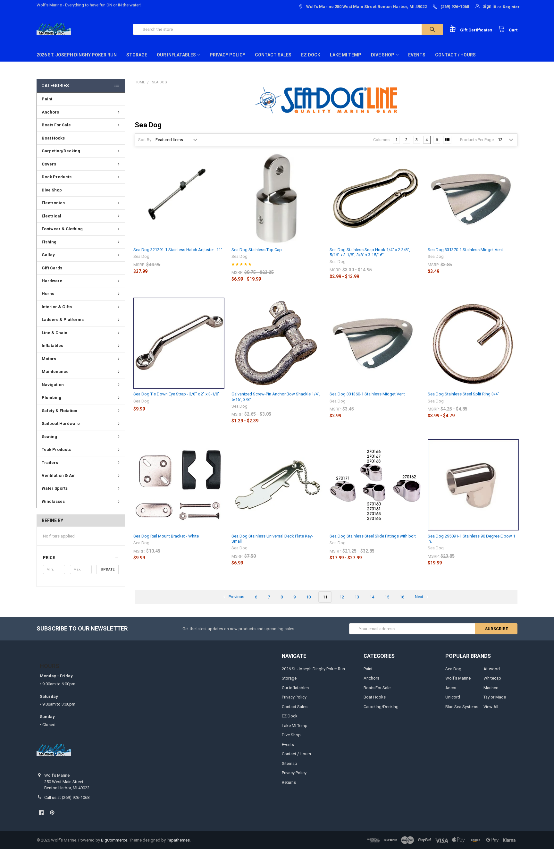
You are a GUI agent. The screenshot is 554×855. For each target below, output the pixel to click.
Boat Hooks (53, 138)
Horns (48, 293)
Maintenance (55, 371)
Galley (48, 254)
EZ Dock (310, 54)
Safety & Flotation (59, 410)
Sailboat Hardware (61, 423)
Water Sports (55, 488)
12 (342, 597)
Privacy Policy (227, 54)
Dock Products (56, 176)
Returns (289, 782)
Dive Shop (382, 54)
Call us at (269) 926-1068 (66, 797)
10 (308, 597)
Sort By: (145, 139)
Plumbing (51, 397)
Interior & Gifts (57, 306)
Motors (49, 358)
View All (490, 706)
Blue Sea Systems (461, 706)
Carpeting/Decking (61, 150)
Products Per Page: (477, 139)
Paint (47, 99)
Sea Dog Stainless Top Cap (256, 249)
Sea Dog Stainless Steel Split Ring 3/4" (463, 394)
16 (402, 597)
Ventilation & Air (58, 475)
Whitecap (492, 678)
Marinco (491, 687)
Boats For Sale (56, 125)
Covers (49, 164)
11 (325, 597)
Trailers (50, 462)
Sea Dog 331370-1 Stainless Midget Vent (465, 249)
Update (107, 569)
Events (416, 54)
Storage (136, 54)
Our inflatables (176, 54)
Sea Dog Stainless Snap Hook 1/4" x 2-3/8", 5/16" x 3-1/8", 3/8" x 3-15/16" (370, 252)
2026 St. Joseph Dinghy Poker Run (77, 54)
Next (419, 597)
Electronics (53, 202)
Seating (49, 436)
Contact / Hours (455, 54)
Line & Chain (54, 332)
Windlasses (53, 501)
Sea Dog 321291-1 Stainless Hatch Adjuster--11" (177, 249)
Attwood (491, 668)
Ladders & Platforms (63, 319)
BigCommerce (114, 840)
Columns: (381, 139)
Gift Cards (52, 268)
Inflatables (52, 345)
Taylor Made (494, 697)
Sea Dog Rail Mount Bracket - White (166, 536)
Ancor (451, 687)
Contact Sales (273, 54)
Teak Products (56, 449)
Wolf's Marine (458, 678)
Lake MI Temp (345, 54)
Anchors (50, 112)
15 (387, 597)
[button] (80, 558)
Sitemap (289, 763)
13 (357, 597)
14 (372, 597)
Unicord (452, 697)
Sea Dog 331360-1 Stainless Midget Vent (367, 394)
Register (511, 6)
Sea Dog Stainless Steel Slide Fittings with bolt (373, 536)
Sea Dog (453, 668)
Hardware (52, 280)
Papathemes (178, 840)
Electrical (51, 216)
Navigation (53, 384)
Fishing (49, 242)
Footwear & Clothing (62, 228)
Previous (236, 597)
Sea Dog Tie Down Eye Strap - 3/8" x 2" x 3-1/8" (176, 394)
